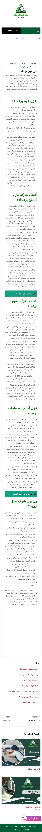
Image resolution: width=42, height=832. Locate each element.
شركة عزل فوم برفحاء (31, 691)
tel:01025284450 (11, 31)
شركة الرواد (12, 284)
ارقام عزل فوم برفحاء (31, 680)
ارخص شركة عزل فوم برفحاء (29, 669)
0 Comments (13, 63)
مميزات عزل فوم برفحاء (30, 702)
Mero (23, 63)
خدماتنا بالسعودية (30, 66)
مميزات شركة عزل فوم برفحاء (28, 697)
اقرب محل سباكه (34, 769)
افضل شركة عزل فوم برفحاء (29, 686)
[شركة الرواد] (21, 11)
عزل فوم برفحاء (13, 691)
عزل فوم (22, 66)
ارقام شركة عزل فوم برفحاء (29, 675)
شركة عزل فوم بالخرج (32, 807)
